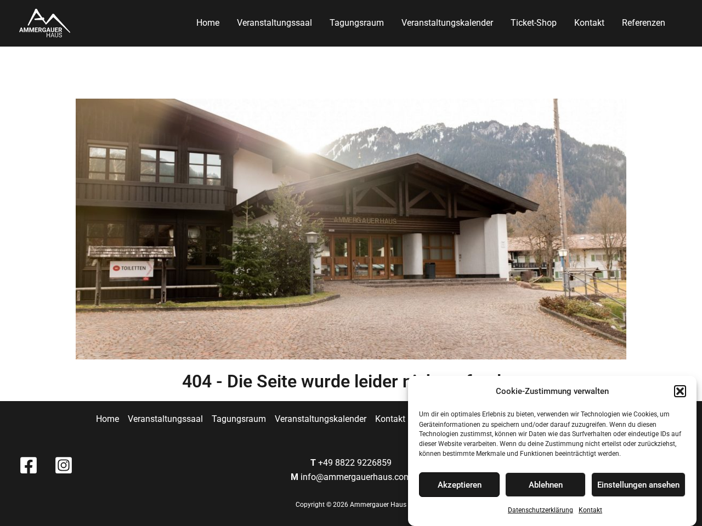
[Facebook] (28, 465)
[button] (680, 391)
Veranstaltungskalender (447, 23)
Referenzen (643, 23)
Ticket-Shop (534, 23)
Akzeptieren (460, 485)
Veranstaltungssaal (274, 23)
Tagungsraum (357, 23)
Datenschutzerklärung (540, 510)
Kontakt (590, 510)
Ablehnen (546, 485)
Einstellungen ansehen (638, 485)
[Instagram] (63, 465)
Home (207, 23)
